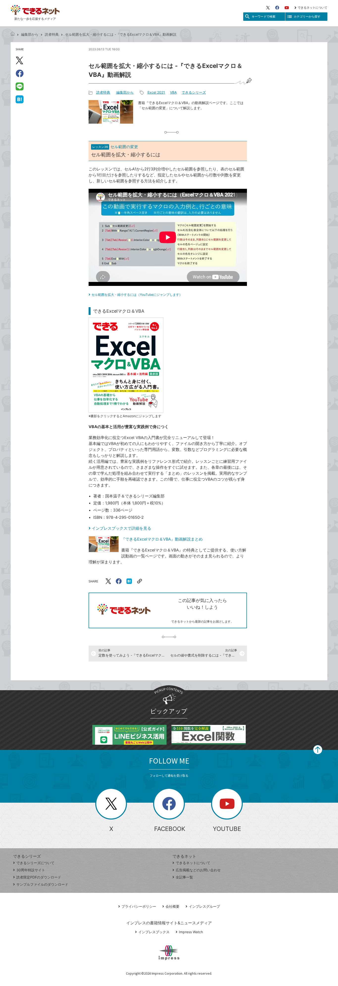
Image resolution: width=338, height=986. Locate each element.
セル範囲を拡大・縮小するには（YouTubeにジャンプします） (137, 295)
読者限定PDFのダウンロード (38, 877)
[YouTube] (287, 7)
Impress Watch (191, 932)
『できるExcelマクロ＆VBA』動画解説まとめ (162, 539)
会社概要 (172, 906)
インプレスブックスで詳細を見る (121, 528)
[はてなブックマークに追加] (20, 99)
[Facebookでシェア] (20, 73)
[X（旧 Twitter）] (268, 7)
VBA (173, 92)
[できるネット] (13, 34)
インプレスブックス (153, 932)
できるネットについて (312, 7)
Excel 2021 (156, 92)
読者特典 (52, 34)
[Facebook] (277, 7)
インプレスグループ (204, 906)
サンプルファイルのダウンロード (42, 884)
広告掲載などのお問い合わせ (198, 870)
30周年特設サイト (30, 870)
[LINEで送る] (20, 86)
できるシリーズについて (35, 863)
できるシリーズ (194, 92)
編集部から (29, 34)
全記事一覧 (184, 877)
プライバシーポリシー (138, 906)
